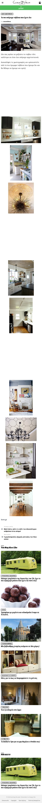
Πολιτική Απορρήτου (34, 800)
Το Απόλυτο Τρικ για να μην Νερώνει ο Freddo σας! (20, 742)
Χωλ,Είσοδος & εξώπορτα (8, 675)
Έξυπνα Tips (5, 739)
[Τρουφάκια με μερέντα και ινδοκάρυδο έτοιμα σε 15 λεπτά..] (21, 596)
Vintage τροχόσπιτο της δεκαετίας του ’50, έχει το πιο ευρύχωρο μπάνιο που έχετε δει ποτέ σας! (20, 579)
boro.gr (4, 520)
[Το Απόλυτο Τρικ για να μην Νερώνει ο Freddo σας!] (21, 725)
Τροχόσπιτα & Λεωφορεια (9, 576)
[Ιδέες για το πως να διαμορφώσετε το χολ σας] (21, 661)
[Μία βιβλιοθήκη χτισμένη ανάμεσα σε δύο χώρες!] (21, 630)
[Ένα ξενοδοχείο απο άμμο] (21, 693)
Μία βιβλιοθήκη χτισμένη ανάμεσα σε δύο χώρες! (20, 646)
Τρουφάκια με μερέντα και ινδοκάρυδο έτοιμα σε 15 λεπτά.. (20, 613)
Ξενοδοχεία (5, 707)
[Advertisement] (21, 93)
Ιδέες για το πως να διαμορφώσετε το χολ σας (19, 678)
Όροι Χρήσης (22, 800)
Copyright (13, 800)
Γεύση (3, 610)
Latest (21, 8)
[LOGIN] (40, 3)
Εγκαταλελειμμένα (7, 643)
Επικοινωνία (5, 800)
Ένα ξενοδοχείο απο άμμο (11, 710)
